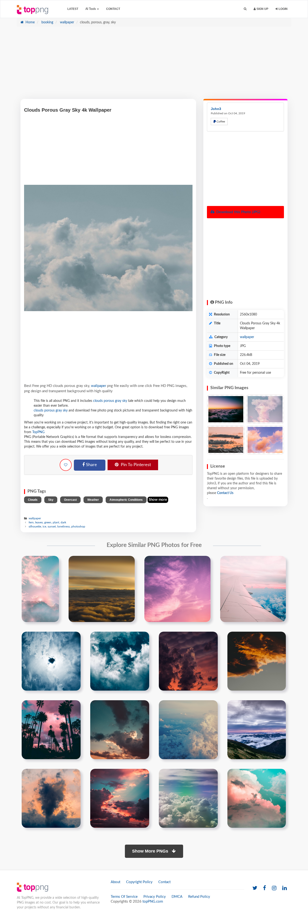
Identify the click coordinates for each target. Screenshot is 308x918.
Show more (158, 499)
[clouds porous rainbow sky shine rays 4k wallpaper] (40, 589)
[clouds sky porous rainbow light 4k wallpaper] (188, 798)
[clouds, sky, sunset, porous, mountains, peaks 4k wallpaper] (225, 440)
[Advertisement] (154, 65)
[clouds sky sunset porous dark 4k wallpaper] (256, 661)
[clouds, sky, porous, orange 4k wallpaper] (265, 440)
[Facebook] (264, 888)
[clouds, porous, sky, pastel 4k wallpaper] (265, 409)
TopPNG (38, 432)
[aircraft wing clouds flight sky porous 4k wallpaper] (253, 589)
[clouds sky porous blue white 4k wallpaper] (119, 661)
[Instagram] (274, 888)
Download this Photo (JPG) (237, 212)
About (115, 882)
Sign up (262, 9)
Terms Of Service (124, 897)
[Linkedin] (284, 888)
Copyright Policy (139, 882)
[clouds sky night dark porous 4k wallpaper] (188, 661)
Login (283, 9)
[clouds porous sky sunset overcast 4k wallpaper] (119, 798)
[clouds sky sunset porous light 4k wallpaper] (177, 589)
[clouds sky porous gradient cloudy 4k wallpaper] (51, 798)
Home (30, 22)
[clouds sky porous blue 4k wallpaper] (51, 661)
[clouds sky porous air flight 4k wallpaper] (188, 729)
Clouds (33, 499)
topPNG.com (152, 901)
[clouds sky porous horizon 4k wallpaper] (102, 589)
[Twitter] (254, 888)
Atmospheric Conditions (126, 499)
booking (46, 22)
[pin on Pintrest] (52, 562)
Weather (93, 499)
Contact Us (225, 493)
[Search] (245, 9)
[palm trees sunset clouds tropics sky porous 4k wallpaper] (51, 729)
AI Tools (90, 8)
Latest (72, 9)
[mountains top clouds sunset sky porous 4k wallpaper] (256, 729)
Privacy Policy (154, 897)
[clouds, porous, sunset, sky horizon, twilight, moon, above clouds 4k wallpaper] (225, 409)
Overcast (70, 499)
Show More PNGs (150, 851)
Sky (50, 499)
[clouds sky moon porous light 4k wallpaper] (256, 798)
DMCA (177, 897)
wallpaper (66, 22)
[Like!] (66, 465)
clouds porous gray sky (110, 401)
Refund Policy (199, 897)
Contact (113, 9)
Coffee (220, 121)
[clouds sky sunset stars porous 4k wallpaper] (119, 729)
